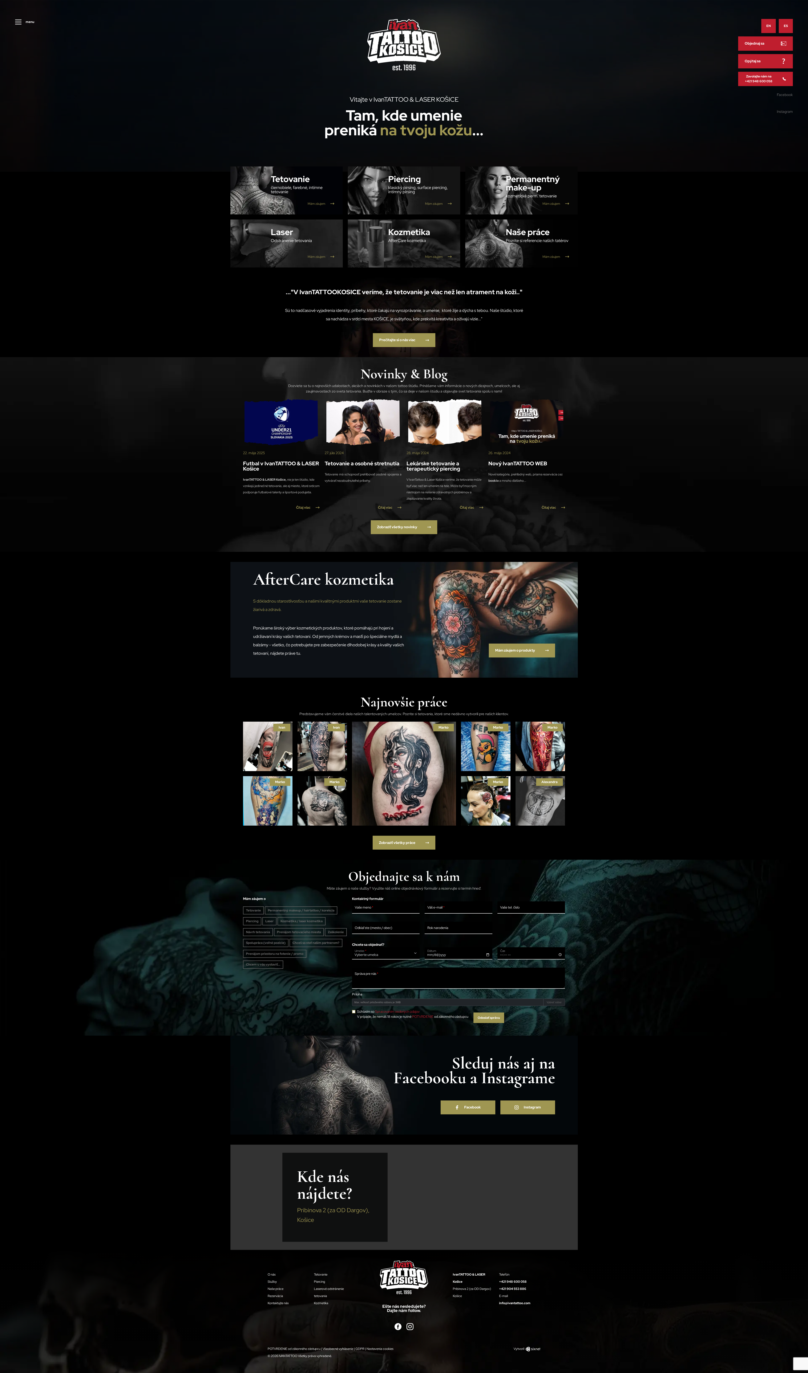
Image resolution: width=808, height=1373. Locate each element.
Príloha (357, 994)
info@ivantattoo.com (514, 1303)
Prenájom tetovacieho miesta (299, 932)
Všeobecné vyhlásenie (338, 1349)
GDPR (359, 1349)
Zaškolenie (336, 932)
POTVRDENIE (422, 1016)
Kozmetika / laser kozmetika (301, 921)
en (768, 26)
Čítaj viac (303, 507)
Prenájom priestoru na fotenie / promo (274, 954)
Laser (269, 921)
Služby (272, 1282)
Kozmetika (321, 1303)
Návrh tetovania (258, 932)
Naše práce (275, 1289)
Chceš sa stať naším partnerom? (315, 943)
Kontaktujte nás (278, 1303)
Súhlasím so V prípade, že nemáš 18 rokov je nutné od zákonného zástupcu (412, 1014)
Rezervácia (275, 1296)
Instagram (785, 111)
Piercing (252, 921)
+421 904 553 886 (512, 1289)
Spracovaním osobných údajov (397, 1011)
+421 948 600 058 (513, 1282)
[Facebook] (398, 1326)
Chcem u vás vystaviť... (263, 964)
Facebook (785, 94)
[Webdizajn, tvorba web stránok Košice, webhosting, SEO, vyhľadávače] (532, 1349)
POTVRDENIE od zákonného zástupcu (294, 1349)
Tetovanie (253, 910)
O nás (272, 1274)
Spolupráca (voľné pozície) (266, 943)
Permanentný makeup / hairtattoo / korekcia (301, 910)
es (786, 26)
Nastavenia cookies (380, 1349)
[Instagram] (410, 1326)
